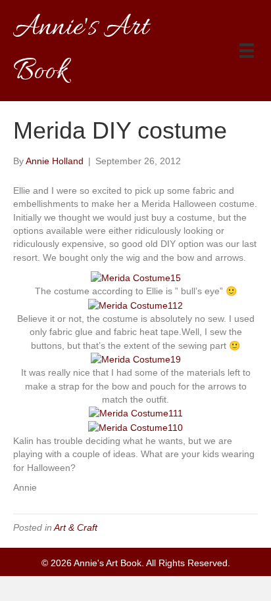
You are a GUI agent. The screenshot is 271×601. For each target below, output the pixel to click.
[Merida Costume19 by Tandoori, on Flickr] (136, 358)
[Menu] (246, 50)
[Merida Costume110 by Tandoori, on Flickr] (135, 427)
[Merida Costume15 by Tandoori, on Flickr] (136, 277)
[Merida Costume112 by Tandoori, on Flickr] (135, 305)
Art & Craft (75, 527)
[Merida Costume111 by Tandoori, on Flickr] (136, 412)
